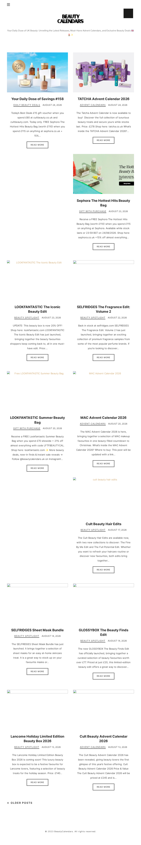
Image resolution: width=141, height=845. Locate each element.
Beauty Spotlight (26, 317)
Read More (37, 145)
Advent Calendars (93, 105)
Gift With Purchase (92, 211)
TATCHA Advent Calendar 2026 (103, 99)
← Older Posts (19, 802)
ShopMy (128, 13)
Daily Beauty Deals (26, 105)
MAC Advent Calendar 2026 (103, 418)
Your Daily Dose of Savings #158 (37, 99)
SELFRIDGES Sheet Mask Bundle (37, 630)
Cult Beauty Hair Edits (103, 524)
